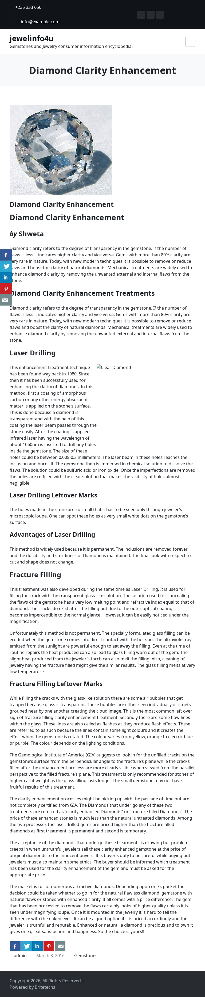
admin (20, 955)
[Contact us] (60, 946)
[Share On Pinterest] (49, 946)
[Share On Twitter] (26, 946)
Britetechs (45, 987)
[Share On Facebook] (15, 946)
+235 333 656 (27, 7)
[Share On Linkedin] (37, 946)
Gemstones (85, 955)
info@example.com (40, 22)
